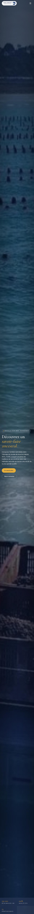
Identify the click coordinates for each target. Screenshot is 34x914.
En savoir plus (8, 470)
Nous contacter (9, 476)
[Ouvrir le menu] (30, 3)
